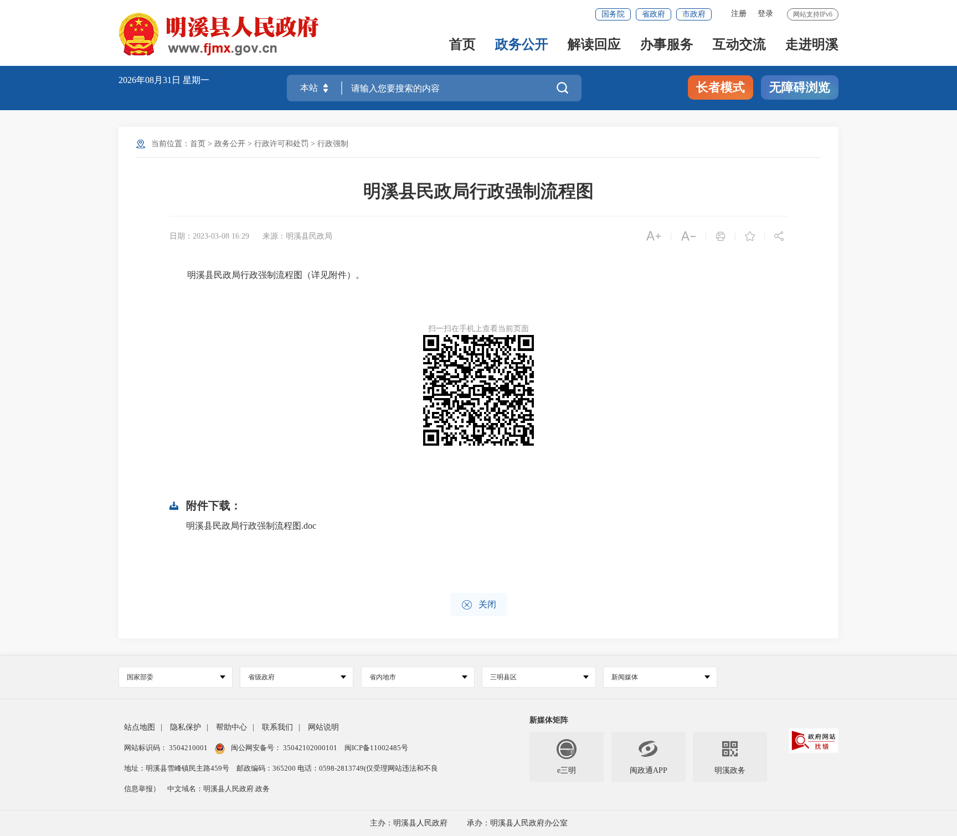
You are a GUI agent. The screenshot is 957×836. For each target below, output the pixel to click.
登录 (765, 13)
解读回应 (594, 45)
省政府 (653, 14)
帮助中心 (231, 727)
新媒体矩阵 (548, 720)
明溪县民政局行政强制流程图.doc (251, 525)
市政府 (694, 14)
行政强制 (332, 144)
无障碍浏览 (799, 87)
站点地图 (139, 727)
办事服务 (666, 45)
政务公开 (521, 45)
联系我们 (277, 727)
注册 (739, 13)
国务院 (613, 14)
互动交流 (739, 45)
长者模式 (720, 87)
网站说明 (323, 727)
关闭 (478, 605)
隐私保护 (185, 727)
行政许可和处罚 (281, 144)
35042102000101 (310, 748)
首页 (462, 45)
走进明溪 (811, 45)
